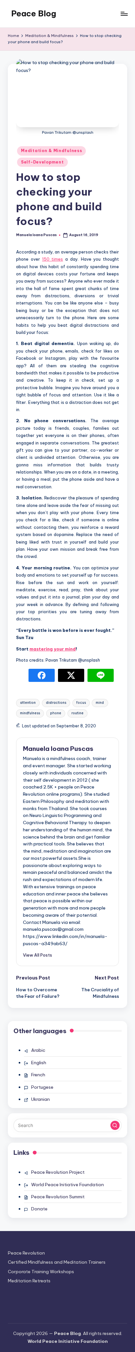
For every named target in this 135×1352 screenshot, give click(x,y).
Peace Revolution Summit (58, 1197)
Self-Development (42, 162)
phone (55, 713)
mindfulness (30, 713)
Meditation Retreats (29, 1281)
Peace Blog (33, 13)
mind (100, 703)
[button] (37, 955)
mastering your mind (52, 648)
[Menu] (124, 13)
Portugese (42, 1087)
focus (81, 703)
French (38, 1075)
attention (28, 703)
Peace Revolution (26, 1253)
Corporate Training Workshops (41, 1271)
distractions (56, 703)
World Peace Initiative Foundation (67, 1184)
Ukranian (40, 1099)
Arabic (38, 1050)
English (38, 1063)
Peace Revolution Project (58, 1172)
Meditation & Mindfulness (51, 150)
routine (77, 713)
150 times (52, 259)
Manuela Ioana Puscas (58, 749)
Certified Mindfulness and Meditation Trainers (57, 1262)
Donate (39, 1209)
